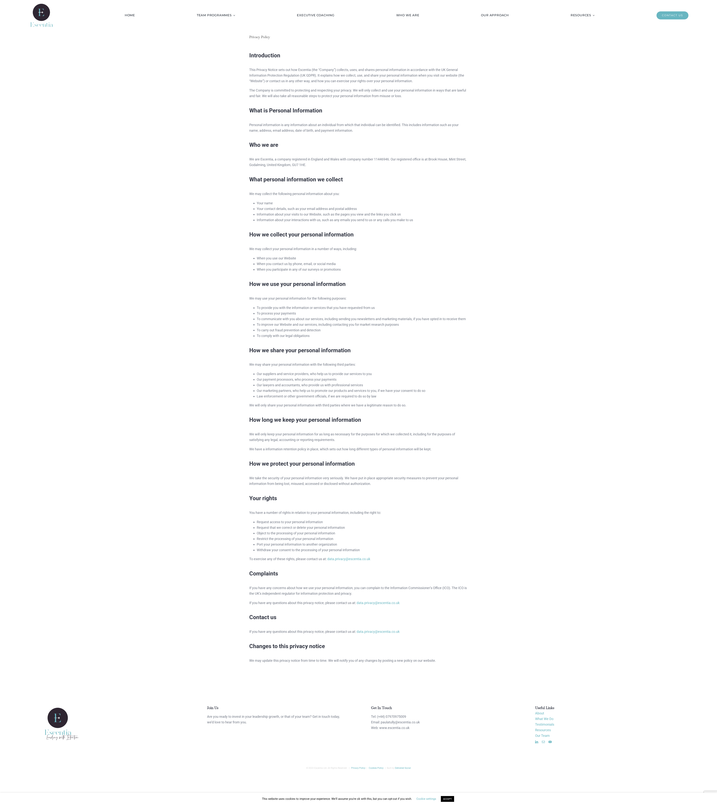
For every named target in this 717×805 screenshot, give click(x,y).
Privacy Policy (358, 768)
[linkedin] (536, 741)
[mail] (543, 741)
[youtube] (550, 741)
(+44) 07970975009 (391, 717)
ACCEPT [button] (447, 799)
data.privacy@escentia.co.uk (348, 559)
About (539, 713)
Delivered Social (403, 768)
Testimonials (544, 724)
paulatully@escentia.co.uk (400, 722)
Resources (543, 730)
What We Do (544, 719)
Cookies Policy (376, 768)
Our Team (542, 736)
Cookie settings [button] (426, 799)
